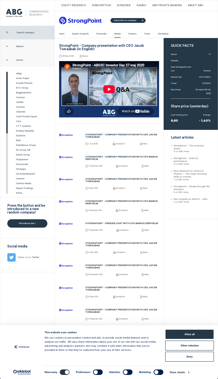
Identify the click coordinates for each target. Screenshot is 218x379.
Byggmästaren (23, 92)
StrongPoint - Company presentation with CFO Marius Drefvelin (121, 158)
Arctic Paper (22, 78)
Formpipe (21, 169)
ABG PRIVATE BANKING (167, 5)
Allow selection (190, 345)
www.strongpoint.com (181, 67)
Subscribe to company (125, 20)
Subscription (101, 5)
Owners (132, 33)
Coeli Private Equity (26, 116)
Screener (124, 5)
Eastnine (20, 135)
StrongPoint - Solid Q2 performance (186, 160)
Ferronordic (22, 164)
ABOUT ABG (195, 5)
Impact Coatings (24, 188)
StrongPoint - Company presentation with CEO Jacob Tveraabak (121, 136)
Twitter (35, 257)
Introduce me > (27, 223)
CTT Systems (23, 126)
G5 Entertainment (25, 174)
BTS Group (22, 88)
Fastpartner (22, 159)
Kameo (141, 5)
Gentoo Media (23, 183)
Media (117, 33)
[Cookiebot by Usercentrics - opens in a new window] (22, 372)
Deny (189, 356)
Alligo (19, 73)
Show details (177, 372)
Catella (19, 102)
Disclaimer (163, 33)
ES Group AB (23, 150)
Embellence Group (26, 145)
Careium (20, 97)
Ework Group (23, 154)
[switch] (98, 372)
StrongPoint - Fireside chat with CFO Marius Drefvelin (121, 223)
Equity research (80, 33)
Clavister (20, 111)
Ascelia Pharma (24, 83)
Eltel (18, 140)
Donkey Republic (25, 131)
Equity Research (73, 5)
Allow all (189, 334)
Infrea (19, 193)
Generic (20, 178)
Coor (18, 121)
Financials (101, 33)
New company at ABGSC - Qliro (191, 199)
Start (61, 33)
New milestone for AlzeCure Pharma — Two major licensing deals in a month (190, 174)
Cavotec (20, 107)
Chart (147, 33)
